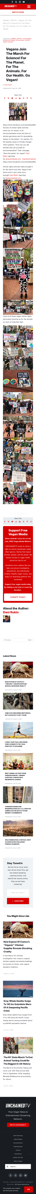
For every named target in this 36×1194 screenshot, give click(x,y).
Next (30, 640)
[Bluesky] (12, 98)
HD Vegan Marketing (22, 1184)
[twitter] (16, 1175)
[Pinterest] (27, 98)
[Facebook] (4, 98)
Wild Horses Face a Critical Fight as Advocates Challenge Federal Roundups (18, 842)
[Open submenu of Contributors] (30, 1154)
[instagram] (20, 2)
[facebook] (10, 1175)
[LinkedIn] (20, 98)
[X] (8, 98)
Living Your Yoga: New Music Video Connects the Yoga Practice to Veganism (16, 744)
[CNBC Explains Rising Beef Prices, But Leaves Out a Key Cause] (18, 694)
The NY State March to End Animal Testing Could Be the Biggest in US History (18, 1060)
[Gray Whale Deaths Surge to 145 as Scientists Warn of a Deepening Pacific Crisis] (18, 982)
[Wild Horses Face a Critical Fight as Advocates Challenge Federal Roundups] (18, 821)
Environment (20, 40)
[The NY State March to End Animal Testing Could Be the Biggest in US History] (18, 1038)
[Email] (31, 98)
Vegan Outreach (8, 42)
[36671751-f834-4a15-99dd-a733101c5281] (18, 103)
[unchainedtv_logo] (18, 1104)
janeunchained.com (13, 159)
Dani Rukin (8, 85)
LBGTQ (27, 40)
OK (28, 1189)
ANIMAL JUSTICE (10, 20)
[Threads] (23, 98)
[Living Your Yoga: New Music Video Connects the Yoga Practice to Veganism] (18, 723)
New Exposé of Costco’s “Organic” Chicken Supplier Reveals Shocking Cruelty (16, 684)
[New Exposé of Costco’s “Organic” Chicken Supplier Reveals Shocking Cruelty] (18, 663)
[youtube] (24, 2)
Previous (7, 640)
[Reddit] (16, 98)
